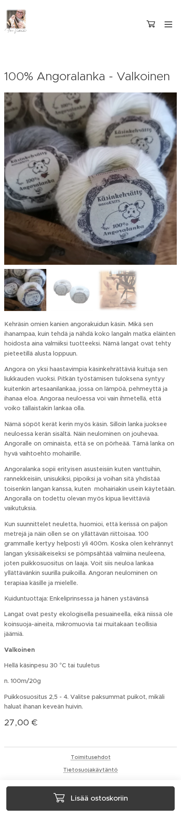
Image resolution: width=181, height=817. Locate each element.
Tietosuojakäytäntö (90, 769)
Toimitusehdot (91, 757)
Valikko (168, 24)
